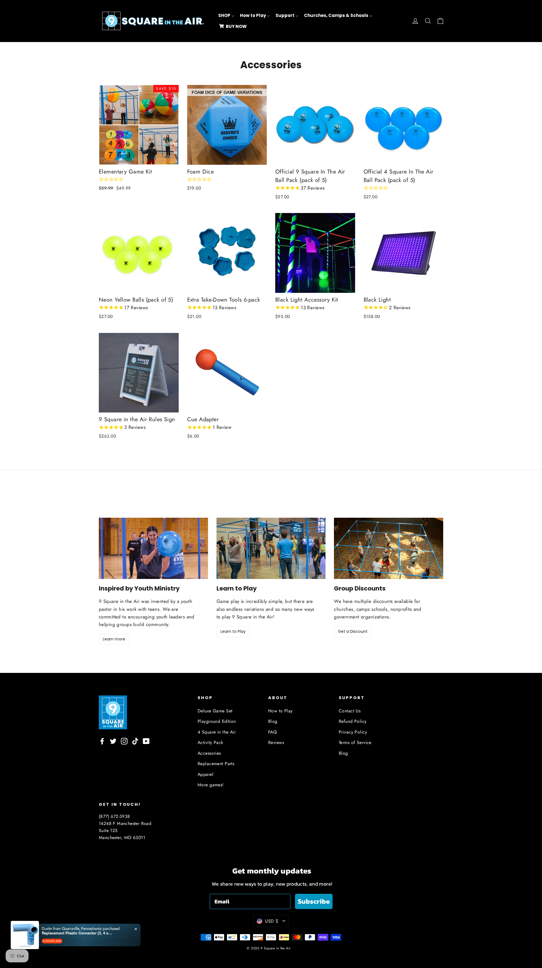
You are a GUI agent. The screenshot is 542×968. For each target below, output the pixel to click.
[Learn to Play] (271, 548)
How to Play (280, 711)
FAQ (272, 732)
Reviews (276, 742)
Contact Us (349, 711)
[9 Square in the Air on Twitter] (113, 741)
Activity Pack (210, 742)
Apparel (205, 774)
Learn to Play (233, 631)
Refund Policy (353, 721)
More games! (211, 785)
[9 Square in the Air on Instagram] (124, 741)
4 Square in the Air (217, 732)
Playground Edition (217, 721)
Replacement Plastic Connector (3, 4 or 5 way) (77, 933)
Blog (272, 721)
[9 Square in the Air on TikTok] (135, 741)
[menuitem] (226, 15)
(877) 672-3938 (114, 816)
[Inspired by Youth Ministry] (153, 548)
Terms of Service (355, 742)
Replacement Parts (216, 763)
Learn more (114, 639)
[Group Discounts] (388, 548)
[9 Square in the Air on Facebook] (102, 741)
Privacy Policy (353, 732)
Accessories (209, 753)
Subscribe (314, 901)
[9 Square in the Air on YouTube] (146, 741)
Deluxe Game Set (215, 711)
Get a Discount (353, 631)
